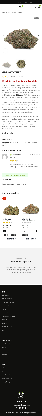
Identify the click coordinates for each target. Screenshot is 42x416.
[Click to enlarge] (5, 51)
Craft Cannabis (32, 143)
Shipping (4, 347)
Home (3, 12)
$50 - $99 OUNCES (8, 302)
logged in (13, 184)
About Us (4, 371)
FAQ (3, 368)
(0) (31, 222)
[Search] (35, 7)
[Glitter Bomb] (30, 206)
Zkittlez (18, 95)
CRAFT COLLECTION (8, 316)
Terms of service (7, 378)
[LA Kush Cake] (11, 206)
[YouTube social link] (19, 407)
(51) (12, 222)
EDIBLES (4, 323)
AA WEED (5, 313)
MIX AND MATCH (7, 327)
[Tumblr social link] (25, 407)
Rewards (4, 351)
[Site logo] (21, 6)
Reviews (4, 354)
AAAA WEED (5, 306)
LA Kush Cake (7, 219)
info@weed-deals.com (22, 405)
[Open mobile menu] (3, 7)
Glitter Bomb (26, 219)
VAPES (4, 330)
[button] (4, 35)
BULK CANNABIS (7, 299)
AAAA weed (22, 143)
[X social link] (16, 407)
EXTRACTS (5, 320)
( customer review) (17, 77)
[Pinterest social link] (22, 407)
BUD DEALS (5, 295)
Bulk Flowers (12, 12)
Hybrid (20, 12)
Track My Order (6, 344)
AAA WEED (5, 309)
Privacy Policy (6, 382)
